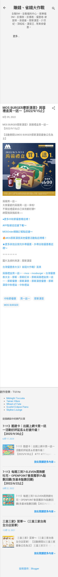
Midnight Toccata (15, 398)
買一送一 (25, 298)
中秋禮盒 (24, 284)
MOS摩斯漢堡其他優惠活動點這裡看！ (26, 238)
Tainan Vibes (13, 401)
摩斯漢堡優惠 (39, 281)
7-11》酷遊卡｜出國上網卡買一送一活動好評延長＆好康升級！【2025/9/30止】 (24, 429)
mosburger (37, 273)
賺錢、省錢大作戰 (29, 7)
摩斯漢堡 (24, 281)
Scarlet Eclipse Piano (17, 406)
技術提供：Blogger (29, 568)
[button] (53, 108)
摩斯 (14, 277)
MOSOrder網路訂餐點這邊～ (18, 231)
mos (26, 273)
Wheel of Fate (13, 404)
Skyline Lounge (14, 409)
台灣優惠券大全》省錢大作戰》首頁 (22, 267)
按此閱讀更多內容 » (44, 461)
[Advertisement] (29, 72)
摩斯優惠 (12, 281)
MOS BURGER (11, 305)
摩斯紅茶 (24, 277)
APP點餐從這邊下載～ (14, 225)
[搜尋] (53, 9)
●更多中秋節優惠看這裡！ (17, 219)
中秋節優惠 (10, 298)
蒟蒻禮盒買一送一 (12, 273)
